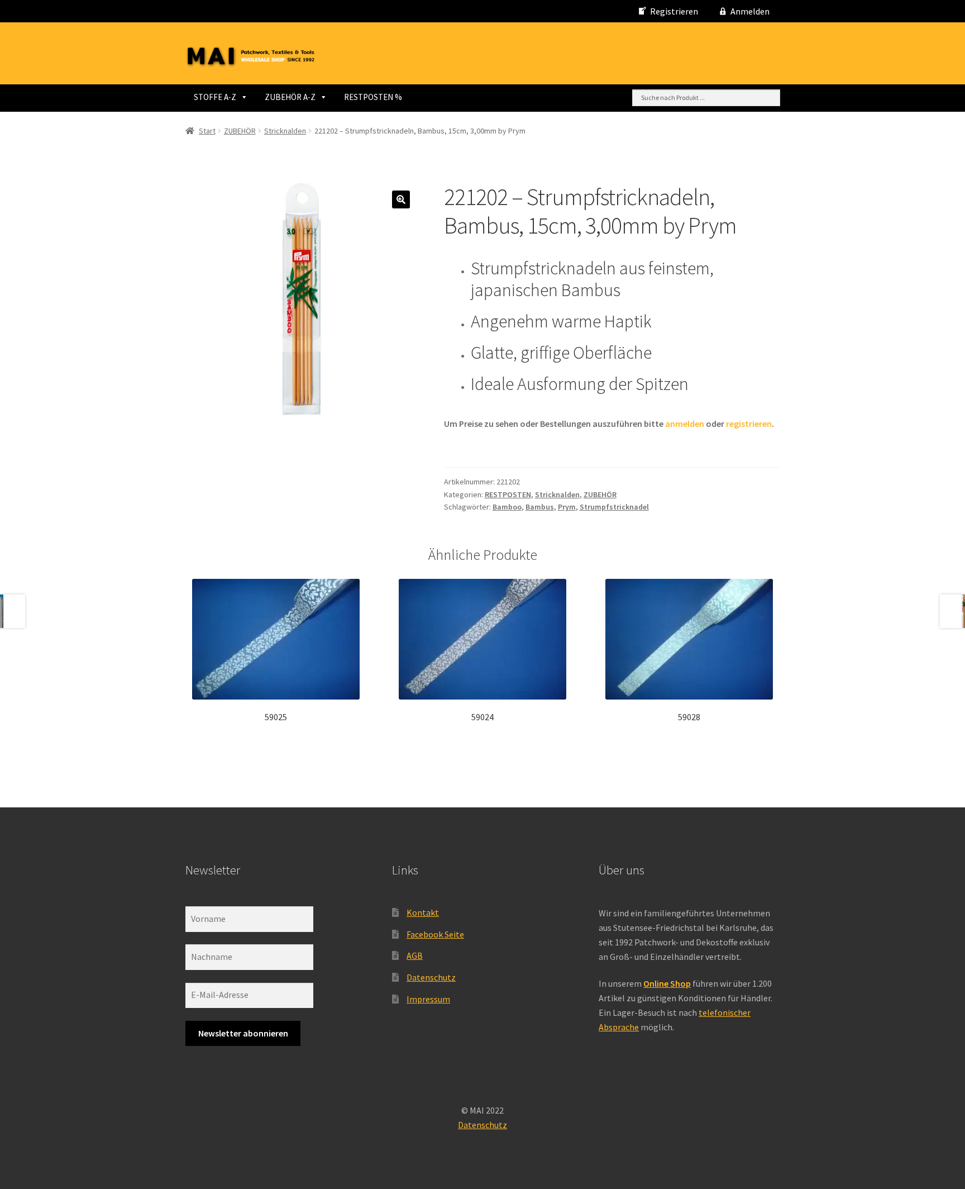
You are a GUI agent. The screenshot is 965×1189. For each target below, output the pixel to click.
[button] (401, 199)
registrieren (749, 423)
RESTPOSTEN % (373, 97)
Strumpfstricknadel (614, 507)
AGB (415, 955)
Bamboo (507, 507)
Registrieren (674, 11)
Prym (567, 507)
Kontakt (423, 912)
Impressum (428, 999)
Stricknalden (285, 131)
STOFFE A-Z (215, 97)
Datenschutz (431, 977)
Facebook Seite (435, 934)
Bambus (540, 507)
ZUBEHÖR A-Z (290, 97)
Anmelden (750, 11)
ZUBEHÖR (240, 131)
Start (207, 131)
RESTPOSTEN (508, 494)
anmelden (684, 423)
